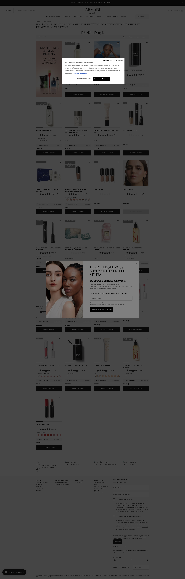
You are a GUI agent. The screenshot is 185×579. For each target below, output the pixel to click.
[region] (93, 71)
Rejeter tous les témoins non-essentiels (113, 60)
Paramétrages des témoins (84, 78)
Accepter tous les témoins (101, 78)
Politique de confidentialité (80, 73)
